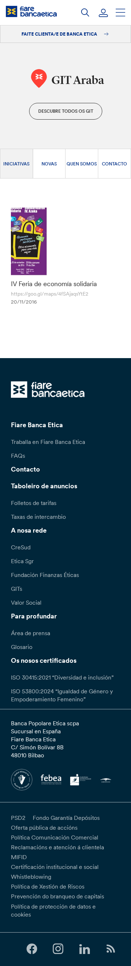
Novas (49, 164)
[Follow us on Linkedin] (84, 949)
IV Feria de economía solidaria (54, 284)
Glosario (21, 646)
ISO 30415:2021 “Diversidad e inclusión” (62, 677)
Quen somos (82, 164)
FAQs (18, 455)
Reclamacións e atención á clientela (57, 847)
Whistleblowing (31, 876)
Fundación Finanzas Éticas (45, 574)
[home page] (31, 11)
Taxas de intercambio (38, 516)
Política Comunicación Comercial (54, 837)
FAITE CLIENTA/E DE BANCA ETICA (59, 34)
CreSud (21, 547)
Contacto (114, 164)
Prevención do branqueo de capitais (57, 896)
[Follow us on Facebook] (31, 949)
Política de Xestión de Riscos (47, 886)
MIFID (19, 857)
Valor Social (26, 602)
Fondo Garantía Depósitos (66, 817)
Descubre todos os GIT (65, 111)
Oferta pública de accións (44, 827)
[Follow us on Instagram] (58, 949)
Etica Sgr (22, 561)
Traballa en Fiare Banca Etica (48, 441)
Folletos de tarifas (33, 502)
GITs (16, 588)
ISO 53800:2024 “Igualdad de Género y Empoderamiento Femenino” (62, 695)
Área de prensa (30, 633)
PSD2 (18, 817)
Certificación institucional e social (55, 866)
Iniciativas (16, 164)
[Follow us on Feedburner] (110, 949)
